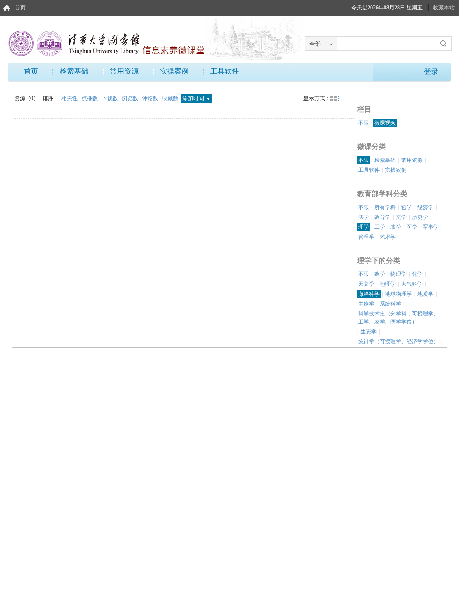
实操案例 (174, 71)
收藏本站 (444, 7)
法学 (363, 217)
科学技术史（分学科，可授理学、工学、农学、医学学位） (398, 318)
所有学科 (385, 207)
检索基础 (74, 71)
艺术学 (388, 237)
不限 (363, 123)
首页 (20, 7)
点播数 (90, 98)
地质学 (425, 294)
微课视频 (385, 123)
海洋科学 (369, 294)
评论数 (151, 98)
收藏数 (171, 98)
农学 (395, 227)
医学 (412, 227)
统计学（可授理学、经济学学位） (398, 341)
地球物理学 (398, 294)
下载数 (110, 98)
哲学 (406, 207)
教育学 (382, 217)
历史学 (420, 217)
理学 (363, 227)
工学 (379, 227)
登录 (431, 71)
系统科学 (390, 304)
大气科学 (412, 284)
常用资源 (124, 71)
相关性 (70, 98)
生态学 (368, 331)
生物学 (366, 304)
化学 (417, 274)
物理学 (398, 274)
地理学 (388, 284)
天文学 (366, 284)
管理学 (366, 237)
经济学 (425, 207)
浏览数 (130, 98)
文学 (401, 217)
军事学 (431, 227)
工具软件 (224, 71)
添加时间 (193, 98)
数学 (379, 274)
